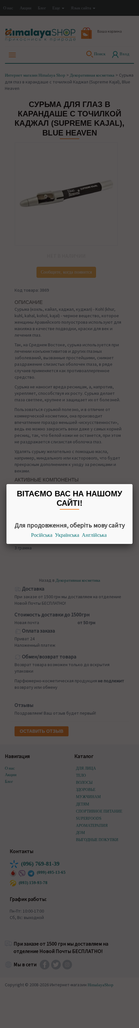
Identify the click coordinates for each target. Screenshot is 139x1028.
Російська (41, 535)
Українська (67, 535)
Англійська (94, 535)
